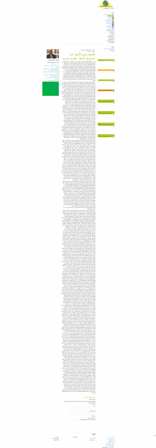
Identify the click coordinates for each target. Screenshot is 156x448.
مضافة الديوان (109, 21)
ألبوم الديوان (111, 439)
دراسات (112, 437)
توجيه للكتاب (109, 27)
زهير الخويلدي (89, 51)
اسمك (94, 406)
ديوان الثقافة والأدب (108, 20)
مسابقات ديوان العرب (109, 445)
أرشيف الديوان (92, 438)
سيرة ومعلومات (110, 438)
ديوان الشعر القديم (110, 442)
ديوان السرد (110, 17)
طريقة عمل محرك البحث (108, 14)
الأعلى (155, 435)
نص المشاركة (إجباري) (91, 417)
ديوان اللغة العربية (108, 26)
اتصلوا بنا (57, 437)
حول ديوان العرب (55, 438)
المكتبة (111, 24)
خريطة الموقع (92, 439)
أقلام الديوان (109, 15)
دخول (94, 437)
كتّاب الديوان (56, 439)
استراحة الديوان (109, 23)
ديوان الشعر (109, 18)
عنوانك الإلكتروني (92, 411)
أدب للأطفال (111, 441)
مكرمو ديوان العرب (110, 444)
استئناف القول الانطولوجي (53, 80)
